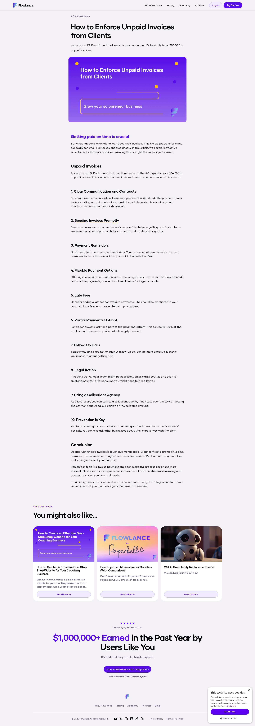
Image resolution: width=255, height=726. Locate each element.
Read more (231, 706)
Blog (157, 705)
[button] (230, 718)
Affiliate (200, 5)
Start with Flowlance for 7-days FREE (127, 669)
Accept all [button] (230, 712)
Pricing (171, 5)
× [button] (249, 690)
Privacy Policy (156, 718)
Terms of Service (174, 718)
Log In (215, 5)
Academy (184, 5)
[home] (23, 5)
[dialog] (230, 705)
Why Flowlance (153, 5)
